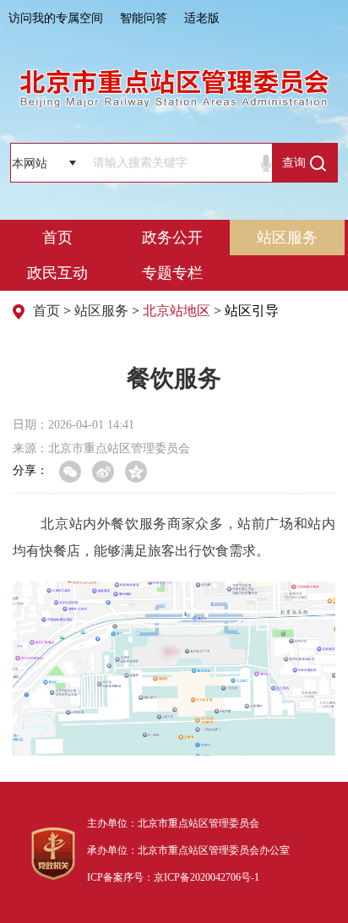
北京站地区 (176, 310)
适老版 (202, 18)
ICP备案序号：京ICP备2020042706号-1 (173, 877)
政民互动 (57, 273)
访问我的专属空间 (55, 18)
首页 (57, 237)
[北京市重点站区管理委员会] (174, 88)
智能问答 (143, 18)
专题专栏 (172, 273)
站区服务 (287, 237)
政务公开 (172, 237)
